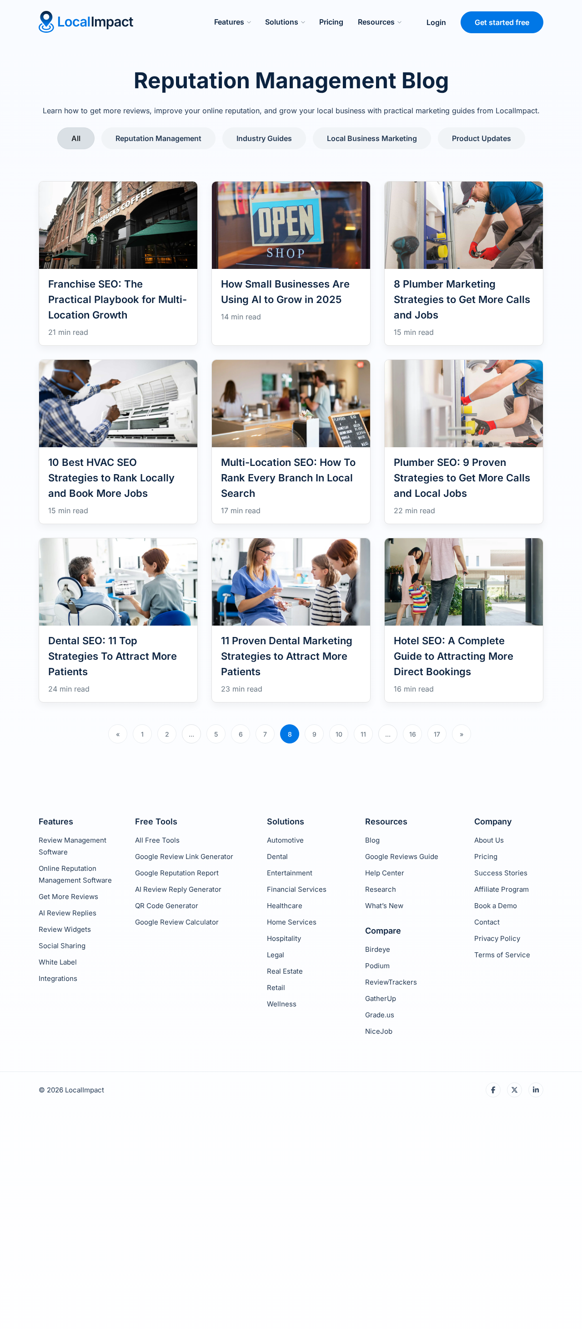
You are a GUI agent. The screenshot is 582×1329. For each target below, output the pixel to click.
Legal (275, 954)
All (75, 138)
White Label (58, 962)
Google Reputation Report (177, 873)
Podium (377, 965)
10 (339, 734)
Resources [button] (376, 21)
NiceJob (378, 1031)
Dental (277, 856)
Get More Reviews (68, 896)
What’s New (384, 905)
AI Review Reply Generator (178, 889)
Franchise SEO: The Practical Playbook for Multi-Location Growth (117, 299)
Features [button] (229, 21)
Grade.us (379, 1015)
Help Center (384, 873)
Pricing (331, 21)
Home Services (291, 922)
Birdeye (377, 949)
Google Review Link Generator (184, 856)
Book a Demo (495, 905)
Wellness (281, 1004)
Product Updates (481, 138)
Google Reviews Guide (401, 856)
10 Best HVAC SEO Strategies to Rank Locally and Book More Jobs (111, 477)
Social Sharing (62, 945)
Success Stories (500, 873)
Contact (487, 922)
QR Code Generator (166, 905)
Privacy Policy (497, 938)
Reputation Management (158, 138)
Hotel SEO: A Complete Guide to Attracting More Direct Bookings (453, 656)
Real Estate (285, 971)
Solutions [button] (281, 21)
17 (437, 734)
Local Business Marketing (372, 138)
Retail (276, 987)
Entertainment (289, 873)
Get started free (502, 22)
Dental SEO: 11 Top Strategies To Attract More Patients (112, 656)
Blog (372, 840)
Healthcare (284, 905)
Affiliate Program (501, 889)
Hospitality (284, 938)
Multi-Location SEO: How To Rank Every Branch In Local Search (288, 477)
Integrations (58, 978)
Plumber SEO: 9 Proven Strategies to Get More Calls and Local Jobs (462, 477)
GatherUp (380, 998)
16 (412, 734)
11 (363, 734)
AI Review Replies (67, 913)
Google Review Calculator (177, 922)
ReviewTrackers (391, 982)
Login (436, 22)
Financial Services (296, 889)
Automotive (285, 840)
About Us (489, 840)
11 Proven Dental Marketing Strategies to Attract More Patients (286, 656)
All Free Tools (157, 840)
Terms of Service (502, 954)
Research (380, 889)
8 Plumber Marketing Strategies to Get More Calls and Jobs (462, 299)
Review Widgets (65, 929)
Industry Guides (264, 138)
